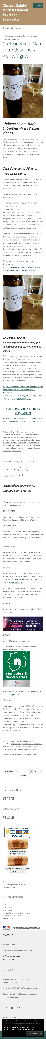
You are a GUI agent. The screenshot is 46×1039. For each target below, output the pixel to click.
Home (7, 28)
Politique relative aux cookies (24, 1029)
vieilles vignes (15, 448)
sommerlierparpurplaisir (24, 445)
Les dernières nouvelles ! (15, 472)
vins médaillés (32, 755)
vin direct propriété (19, 755)
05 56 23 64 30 (7, 910)
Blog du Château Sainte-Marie (22, 432)
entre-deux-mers (33, 443)
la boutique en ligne (13, 694)
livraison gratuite (16, 749)
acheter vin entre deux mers (13, 440)
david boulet (7, 443)
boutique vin (15, 746)
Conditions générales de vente (14, 884)
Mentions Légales (9, 882)
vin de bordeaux (27, 448)
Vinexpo (26, 609)
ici (36, 520)
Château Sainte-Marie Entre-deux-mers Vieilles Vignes (23, 49)
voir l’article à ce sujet (11, 731)
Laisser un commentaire (12, 39)
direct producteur (19, 443)
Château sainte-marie (32, 440)
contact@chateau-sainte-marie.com (16, 913)
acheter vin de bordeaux (28, 437)
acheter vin (29, 744)
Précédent (9, 771)
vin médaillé (16, 451)
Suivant (23, 775)
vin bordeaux (15, 752)
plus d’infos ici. (17, 582)
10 (40, 771)
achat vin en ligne (17, 434)
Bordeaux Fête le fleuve (22, 579)
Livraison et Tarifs (9, 887)
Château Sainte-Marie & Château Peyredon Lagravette (15, 12)
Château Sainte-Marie (29, 36)
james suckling (8, 445)
